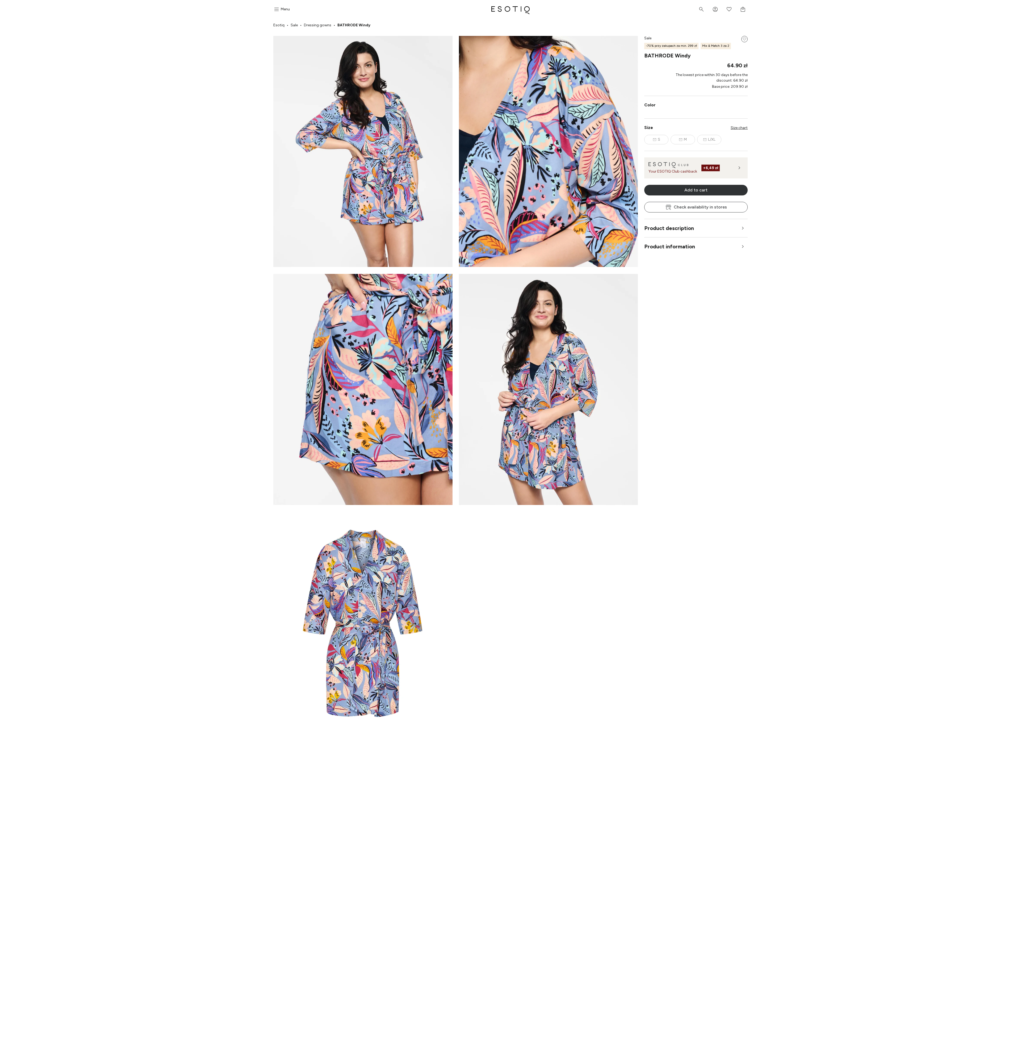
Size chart (739, 128)
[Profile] (715, 9)
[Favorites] (729, 9)
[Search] (701, 9)
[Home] (510, 9)
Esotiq (278, 25)
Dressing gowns (317, 25)
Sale (294, 25)
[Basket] (743, 9)
